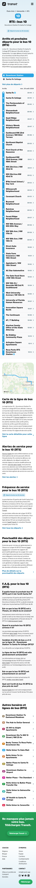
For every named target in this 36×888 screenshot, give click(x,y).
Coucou (5, 848)
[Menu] (32, 4)
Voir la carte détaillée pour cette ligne (17, 435)
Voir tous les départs (11, 528)
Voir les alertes (9, 477)
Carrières (22, 856)
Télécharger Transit (16, 833)
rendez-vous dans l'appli (15, 679)
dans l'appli (13, 633)
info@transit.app (24, 872)
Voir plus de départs (11, 84)
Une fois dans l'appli (14, 465)
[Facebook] (25, 875)
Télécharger (25, 882)
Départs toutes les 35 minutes (19, 31)
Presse (4, 856)
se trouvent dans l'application (21, 66)
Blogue (4, 854)
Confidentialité (24, 859)
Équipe (21, 854)
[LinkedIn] (28, 875)
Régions (5, 851)
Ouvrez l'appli (19, 417)
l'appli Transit (11, 522)
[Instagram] (20, 875)
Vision (21, 851)
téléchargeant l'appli (15, 621)
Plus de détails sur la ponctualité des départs (13, 572)
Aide (3, 859)
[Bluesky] (23, 875)
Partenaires (7, 869)
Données (5, 877)
